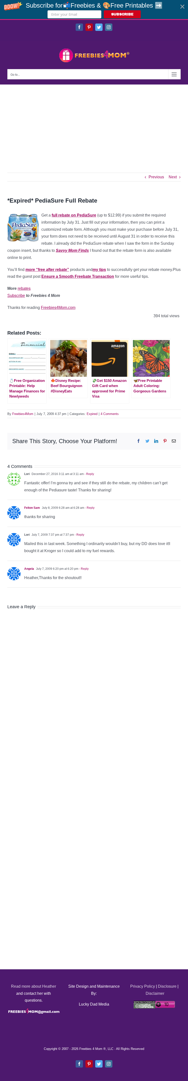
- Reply (89, 474)
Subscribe (16, 295)
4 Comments (110, 414)
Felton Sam (32, 508)
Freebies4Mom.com (58, 307)
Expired (92, 414)
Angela (29, 569)
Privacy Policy (142, 986)
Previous (156, 177)
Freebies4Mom (22, 414)
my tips (99, 269)
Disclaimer (155, 993)
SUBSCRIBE (122, 14)
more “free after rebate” (47, 269)
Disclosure (167, 986)
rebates (24, 288)
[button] (94, 9)
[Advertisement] (94, 121)
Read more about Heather (33, 986)
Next (173, 177)
